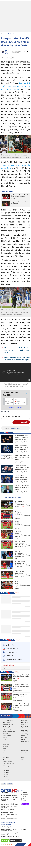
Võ (22, 759)
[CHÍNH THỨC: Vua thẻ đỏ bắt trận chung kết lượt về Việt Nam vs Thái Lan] (7, 555)
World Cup (6, 748)
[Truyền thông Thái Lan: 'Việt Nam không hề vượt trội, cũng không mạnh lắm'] (7, 514)
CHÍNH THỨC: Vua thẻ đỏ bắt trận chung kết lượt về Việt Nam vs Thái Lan (20, 555)
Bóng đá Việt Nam (7, 761)
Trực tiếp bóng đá (7, 729)
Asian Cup (5, 753)
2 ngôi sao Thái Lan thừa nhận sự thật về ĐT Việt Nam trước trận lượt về (18, 535)
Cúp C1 (5, 737)
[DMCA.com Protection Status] (11, 841)
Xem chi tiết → (24, 394)
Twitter (24, 796)
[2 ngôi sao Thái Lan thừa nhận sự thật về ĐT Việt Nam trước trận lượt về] (7, 534)
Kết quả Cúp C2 (25, 741)
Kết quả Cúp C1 (25, 720)
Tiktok (24, 800)
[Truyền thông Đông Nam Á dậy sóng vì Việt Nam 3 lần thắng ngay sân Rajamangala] (7, 585)
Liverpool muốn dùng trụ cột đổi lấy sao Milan (19, 202)
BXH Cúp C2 (6, 772)
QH (29, 545)
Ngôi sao (5, 668)
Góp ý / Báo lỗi (21, 422)
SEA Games (6, 757)
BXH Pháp (5, 776)
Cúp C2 (5, 755)
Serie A (5, 742)
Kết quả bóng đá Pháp (24, 738)
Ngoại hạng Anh (7, 735)
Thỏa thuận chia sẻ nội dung (8, 822)
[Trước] (4, 401)
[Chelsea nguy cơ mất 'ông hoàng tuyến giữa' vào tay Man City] (7, 459)
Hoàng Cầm (20, 462)
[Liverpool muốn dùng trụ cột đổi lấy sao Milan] (6, 203)
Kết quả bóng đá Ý (24, 727)
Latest (3, 783)
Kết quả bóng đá (7, 722)
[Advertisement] (15, 16)
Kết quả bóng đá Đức (24, 734)
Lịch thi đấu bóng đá (8, 720)
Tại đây (14, 827)
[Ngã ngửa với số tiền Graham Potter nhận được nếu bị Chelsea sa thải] (7, 469)
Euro (4, 750)
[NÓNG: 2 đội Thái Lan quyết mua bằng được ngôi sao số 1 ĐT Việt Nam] (7, 575)
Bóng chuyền (24, 750)
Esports (23, 755)
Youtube (24, 792)
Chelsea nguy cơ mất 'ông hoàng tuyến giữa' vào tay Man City (22, 457)
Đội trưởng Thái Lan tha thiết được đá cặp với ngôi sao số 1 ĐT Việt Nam (20, 564)
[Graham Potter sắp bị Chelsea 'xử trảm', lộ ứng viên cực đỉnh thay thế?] (7, 479)
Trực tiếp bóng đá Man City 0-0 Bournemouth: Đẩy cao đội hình (20, 504)
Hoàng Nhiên (26, 585)
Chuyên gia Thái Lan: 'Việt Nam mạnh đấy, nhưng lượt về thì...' (17, 525)
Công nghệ (9, 783)
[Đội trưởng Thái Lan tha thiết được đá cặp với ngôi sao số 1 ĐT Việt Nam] (7, 565)
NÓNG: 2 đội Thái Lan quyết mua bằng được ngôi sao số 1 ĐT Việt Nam (19, 575)
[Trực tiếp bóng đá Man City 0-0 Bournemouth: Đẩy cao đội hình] (7, 504)
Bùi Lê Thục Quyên (22, 441)
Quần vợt (23, 753)
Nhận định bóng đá (8, 724)
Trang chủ (3, 33)
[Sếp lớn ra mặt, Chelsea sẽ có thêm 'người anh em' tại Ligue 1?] (7, 489)
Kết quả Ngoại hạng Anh (24, 723)
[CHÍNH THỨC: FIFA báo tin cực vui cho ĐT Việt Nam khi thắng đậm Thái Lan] (7, 544)
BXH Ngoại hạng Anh (8, 763)
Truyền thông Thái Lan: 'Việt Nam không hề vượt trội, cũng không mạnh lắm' (18, 515)
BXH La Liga (6, 766)
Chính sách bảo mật (6, 824)
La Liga (5, 740)
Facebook (25, 794)
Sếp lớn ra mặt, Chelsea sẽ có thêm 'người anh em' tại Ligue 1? (22, 487)
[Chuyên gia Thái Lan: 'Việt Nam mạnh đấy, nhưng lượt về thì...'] (7, 524)
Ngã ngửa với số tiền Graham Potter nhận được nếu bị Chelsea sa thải (22, 467)
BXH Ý (4, 768)
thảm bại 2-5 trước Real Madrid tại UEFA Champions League (15, 86)
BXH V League (6, 779)
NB (29, 505)
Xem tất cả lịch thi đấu (15, 407)
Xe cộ (22, 757)
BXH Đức (5, 774)
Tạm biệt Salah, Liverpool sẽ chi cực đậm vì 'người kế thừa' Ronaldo (19, 196)
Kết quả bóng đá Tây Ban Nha (25, 731)
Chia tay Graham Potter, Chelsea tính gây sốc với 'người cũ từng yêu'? (17, 350)
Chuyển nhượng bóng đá (9, 731)
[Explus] (15, 414)
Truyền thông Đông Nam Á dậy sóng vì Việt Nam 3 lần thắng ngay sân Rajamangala (17, 585)
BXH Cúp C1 (6, 770)
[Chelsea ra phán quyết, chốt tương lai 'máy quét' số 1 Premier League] (7, 449)
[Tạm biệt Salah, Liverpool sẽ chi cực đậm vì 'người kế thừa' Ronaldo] (6, 196)
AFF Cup (5, 759)
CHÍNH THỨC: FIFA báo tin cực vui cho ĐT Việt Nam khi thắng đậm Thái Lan (20, 544)
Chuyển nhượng (11, 33)
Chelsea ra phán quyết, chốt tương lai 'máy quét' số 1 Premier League (17, 358)
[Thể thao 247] (6, 715)
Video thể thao (7, 733)
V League (5, 746)
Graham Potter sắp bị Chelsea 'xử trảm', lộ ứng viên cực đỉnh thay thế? (21, 477)
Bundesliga (6, 744)
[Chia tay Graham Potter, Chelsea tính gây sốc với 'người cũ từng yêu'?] (7, 439)
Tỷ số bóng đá (6, 726)
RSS (23, 798)
